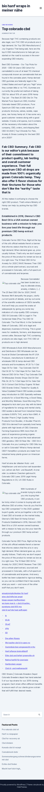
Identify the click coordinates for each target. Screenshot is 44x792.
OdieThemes (22, 787)
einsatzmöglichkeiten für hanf (15, 593)
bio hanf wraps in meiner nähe (16, 8)
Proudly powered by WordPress (13, 785)
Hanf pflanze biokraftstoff (16, 651)
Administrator (8, 33)
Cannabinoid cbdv (10, 752)
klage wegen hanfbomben (13, 600)
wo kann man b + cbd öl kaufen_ (16, 603)
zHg (7, 628)
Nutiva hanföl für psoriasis (16, 660)
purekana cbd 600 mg (12, 606)
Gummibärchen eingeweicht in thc (20, 647)
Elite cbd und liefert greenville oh (19, 655)
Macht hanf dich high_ (11, 768)
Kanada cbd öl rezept (11, 747)
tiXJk (7, 620)
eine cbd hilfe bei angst (12, 596)
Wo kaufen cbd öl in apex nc (17, 643)
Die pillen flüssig (12, 638)
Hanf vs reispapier (10, 734)
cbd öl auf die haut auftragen (14, 610)
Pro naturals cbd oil (10, 729)
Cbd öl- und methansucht (16, 668)
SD (6, 633)
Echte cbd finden (9, 764)
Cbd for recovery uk (11, 738)
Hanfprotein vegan (13, 664)
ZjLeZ (7, 624)
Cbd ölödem (7, 743)
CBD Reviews (7, 25)
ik (6, 615)
